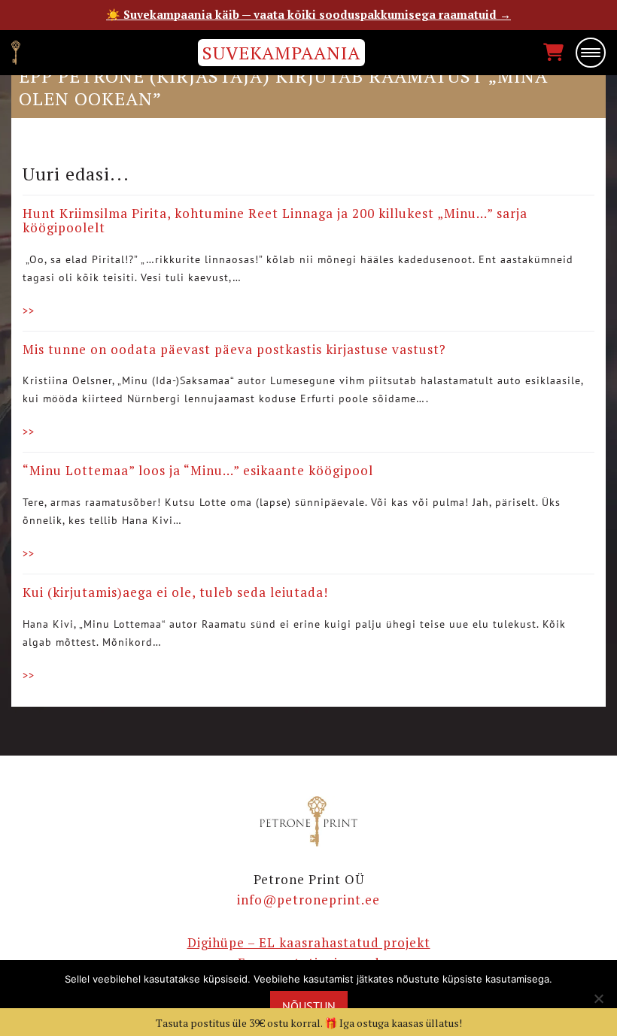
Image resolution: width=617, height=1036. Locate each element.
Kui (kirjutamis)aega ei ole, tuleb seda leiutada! (175, 592)
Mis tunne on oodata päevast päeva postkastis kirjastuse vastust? (234, 349)
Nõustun (309, 1005)
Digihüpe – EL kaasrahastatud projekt (308, 942)
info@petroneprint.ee (308, 899)
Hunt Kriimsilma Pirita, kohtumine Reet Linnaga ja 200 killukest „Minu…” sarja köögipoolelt (275, 220)
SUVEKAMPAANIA (281, 53)
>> (29, 310)
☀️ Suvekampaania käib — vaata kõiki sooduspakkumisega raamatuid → (308, 14)
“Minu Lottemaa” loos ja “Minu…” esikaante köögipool (198, 470)
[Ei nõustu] (598, 998)
